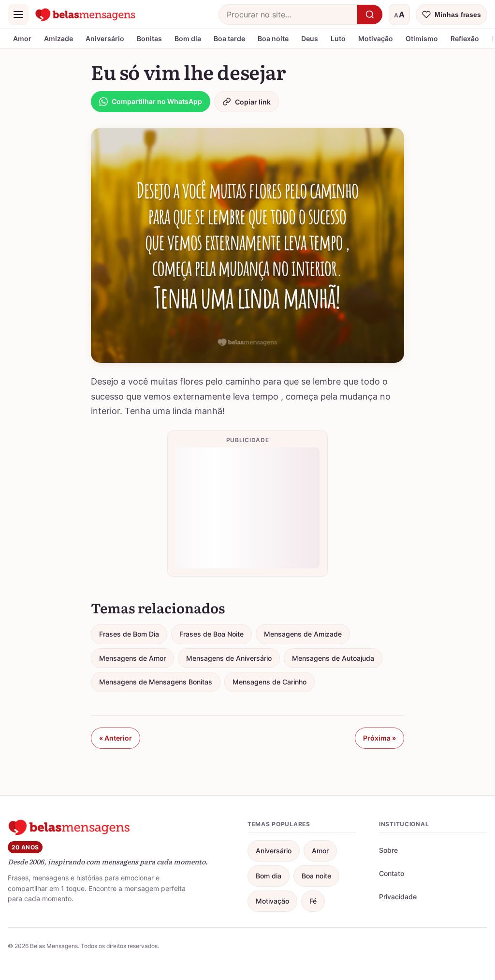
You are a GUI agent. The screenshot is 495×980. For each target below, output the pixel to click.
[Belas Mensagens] (85, 14)
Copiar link (253, 102)
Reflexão (465, 38)
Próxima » (379, 738)
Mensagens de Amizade (303, 634)
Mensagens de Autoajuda (333, 658)
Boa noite (273, 38)
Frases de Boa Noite (211, 634)
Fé (313, 901)
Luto (338, 38)
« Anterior (115, 738)
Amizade (58, 38)
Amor (22, 38)
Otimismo (422, 38)
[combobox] (288, 14)
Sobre (388, 850)
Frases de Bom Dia (129, 634)
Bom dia (188, 38)
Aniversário (105, 38)
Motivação (375, 38)
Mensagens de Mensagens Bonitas (155, 682)
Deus (309, 38)
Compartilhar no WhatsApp (157, 101)
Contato (391, 873)
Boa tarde (229, 38)
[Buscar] (369, 14)
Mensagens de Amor (132, 658)
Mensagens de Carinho (269, 682)
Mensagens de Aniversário (229, 658)
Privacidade (398, 896)
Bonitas (149, 38)
